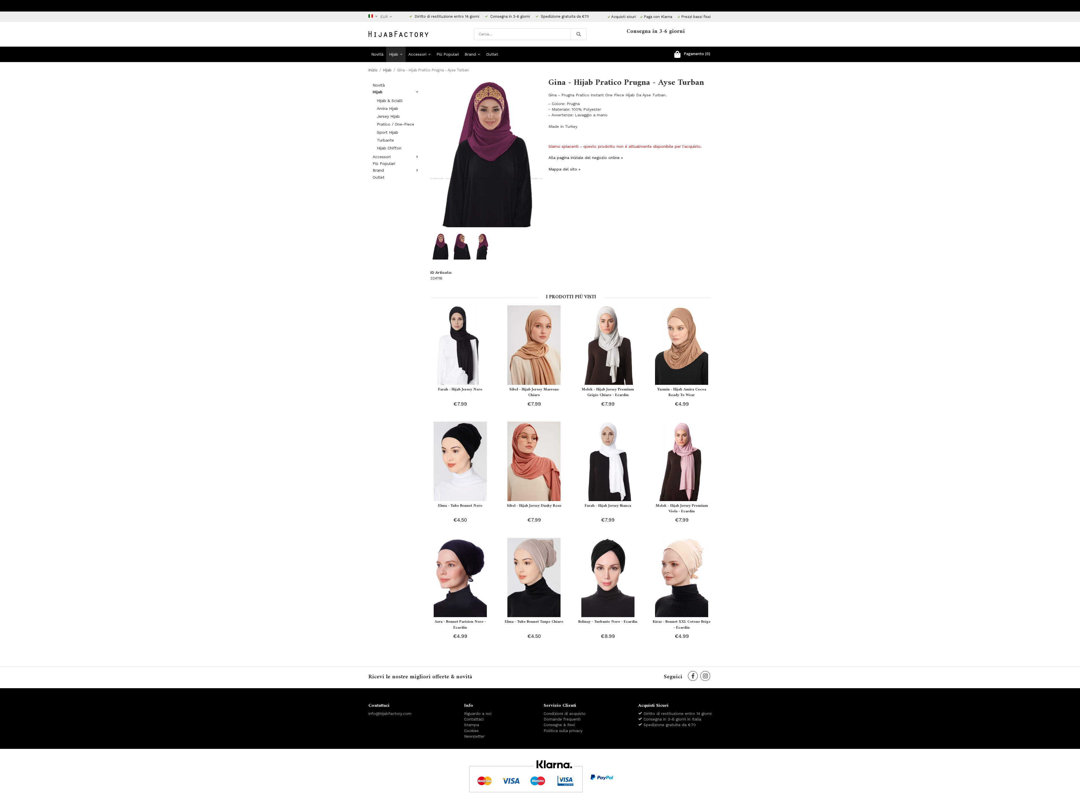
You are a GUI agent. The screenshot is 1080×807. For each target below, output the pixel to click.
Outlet (492, 54)
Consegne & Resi (559, 724)
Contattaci (474, 719)
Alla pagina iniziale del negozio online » (585, 157)
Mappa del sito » (564, 169)
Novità (377, 54)
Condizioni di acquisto (565, 713)
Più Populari (447, 54)
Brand (470, 54)
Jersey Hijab (388, 116)
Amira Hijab (387, 108)
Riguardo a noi (477, 713)
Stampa (471, 724)
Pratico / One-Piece (395, 124)
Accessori (417, 54)
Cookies (471, 730)
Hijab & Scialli (389, 100)
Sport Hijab (387, 132)
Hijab (393, 54)
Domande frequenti (562, 719)
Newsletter (474, 736)
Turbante (385, 140)
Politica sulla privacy (563, 730)
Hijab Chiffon (389, 148)
